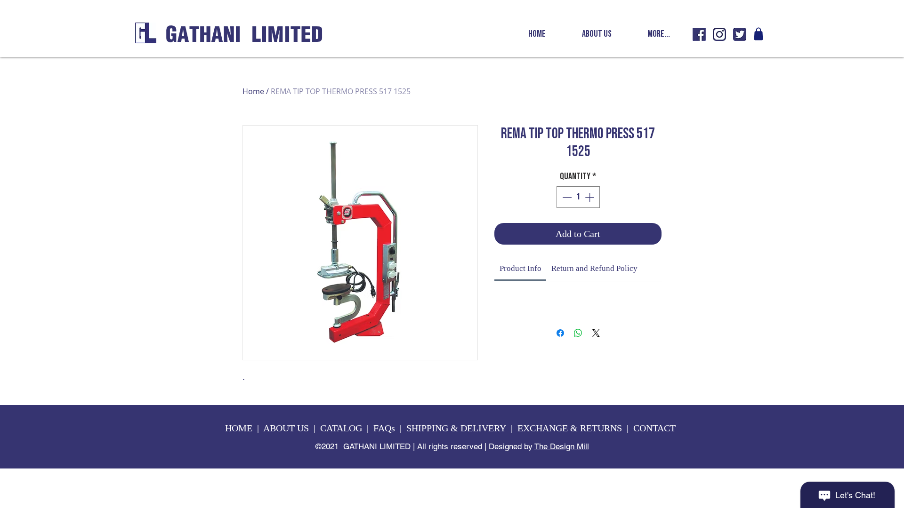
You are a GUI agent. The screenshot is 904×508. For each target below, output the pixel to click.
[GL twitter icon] (739, 34)
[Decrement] (566, 197)
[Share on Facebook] (560, 333)
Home (253, 91)
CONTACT (655, 428)
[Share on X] (596, 333)
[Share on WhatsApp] (578, 333)
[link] (520, 268)
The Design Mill (561, 446)
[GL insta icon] (719, 34)
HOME (238, 428)
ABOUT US (286, 428)
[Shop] (758, 33)
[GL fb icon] (699, 34)
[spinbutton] (578, 197)
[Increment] (590, 197)
